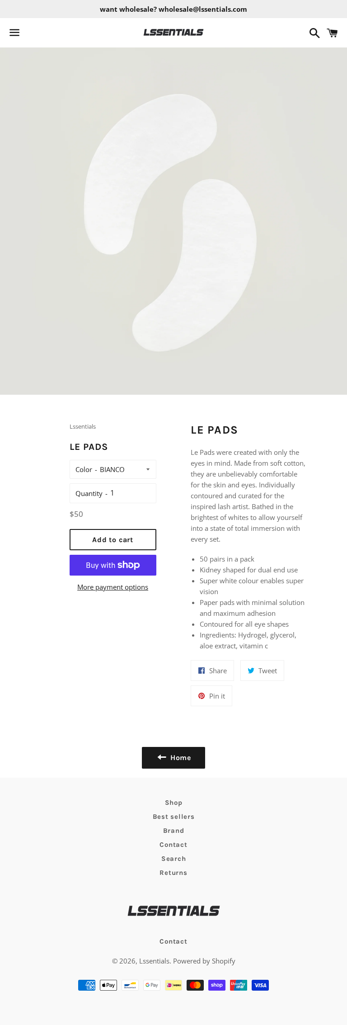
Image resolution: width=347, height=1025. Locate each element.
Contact (173, 845)
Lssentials (154, 960)
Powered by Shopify (204, 960)
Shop (174, 802)
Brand (173, 831)
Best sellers (174, 816)
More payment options (112, 586)
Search (173, 859)
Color (83, 469)
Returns (173, 873)
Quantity (89, 493)
